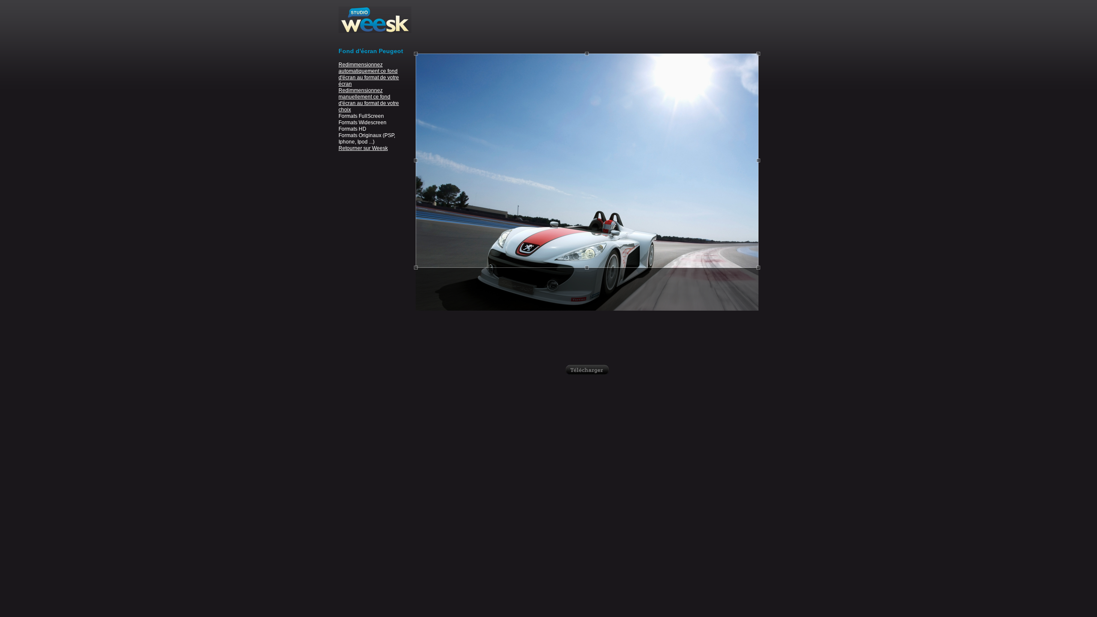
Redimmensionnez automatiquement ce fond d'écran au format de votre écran (369, 74)
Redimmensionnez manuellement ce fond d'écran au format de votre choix (369, 100)
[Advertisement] (587, 25)
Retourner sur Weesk (363, 148)
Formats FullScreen (361, 116)
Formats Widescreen (363, 123)
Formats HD (352, 129)
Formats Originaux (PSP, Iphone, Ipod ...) (367, 138)
